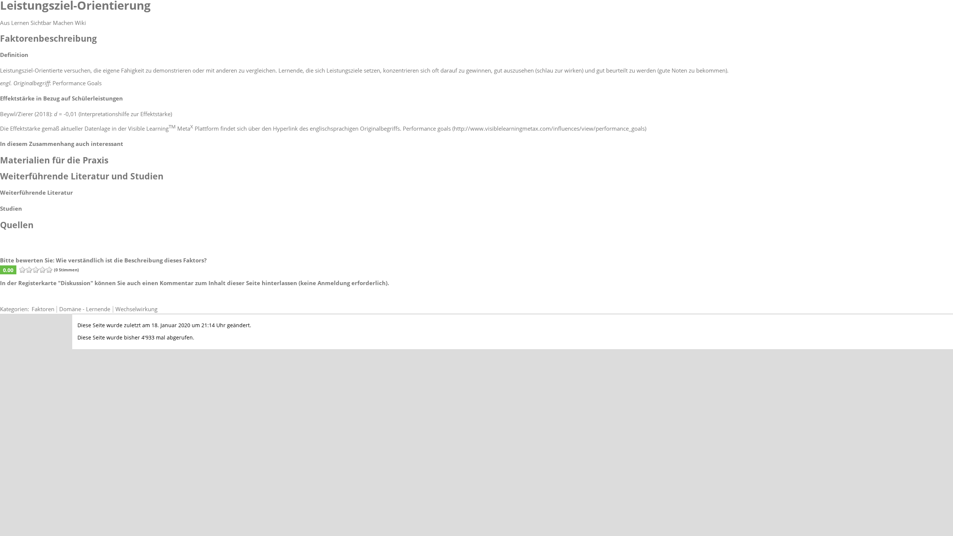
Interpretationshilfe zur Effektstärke (125, 114)
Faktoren (43, 309)
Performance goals (427, 128)
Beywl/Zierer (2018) (25, 114)
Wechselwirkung (136, 309)
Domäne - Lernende (84, 309)
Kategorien (14, 309)
